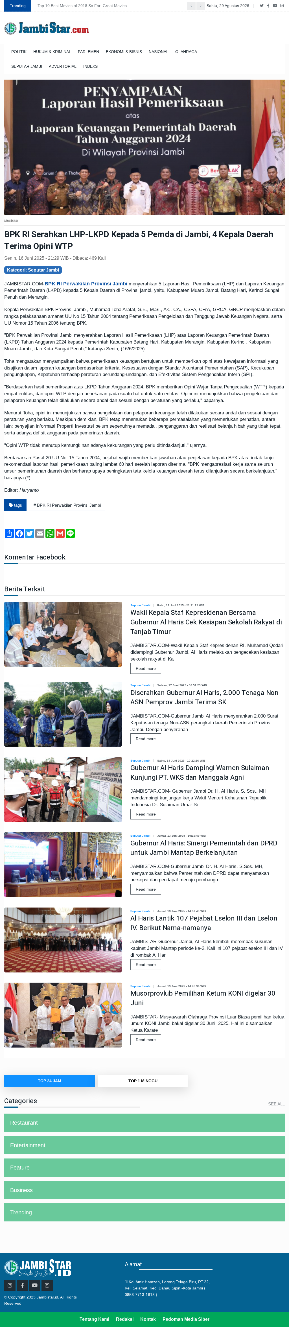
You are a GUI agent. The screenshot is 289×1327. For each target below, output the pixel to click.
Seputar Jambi (140, 605)
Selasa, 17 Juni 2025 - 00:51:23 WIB (182, 685)
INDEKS (90, 66)
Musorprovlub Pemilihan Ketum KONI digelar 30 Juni (202, 998)
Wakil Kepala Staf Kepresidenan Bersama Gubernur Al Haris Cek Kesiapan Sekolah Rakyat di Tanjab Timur (206, 622)
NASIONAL (158, 51)
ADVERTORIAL (62, 66)
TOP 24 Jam (49, 1081)
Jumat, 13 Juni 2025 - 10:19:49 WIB (181, 835)
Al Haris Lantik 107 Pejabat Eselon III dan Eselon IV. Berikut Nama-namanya (203, 923)
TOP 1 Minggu (142, 1081)
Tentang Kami (94, 1319)
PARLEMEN (88, 51)
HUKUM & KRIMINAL (52, 51)
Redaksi (124, 1319)
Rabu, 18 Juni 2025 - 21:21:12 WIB (180, 605)
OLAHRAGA (186, 51)
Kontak (148, 1319)
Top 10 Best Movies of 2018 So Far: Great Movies (82, 5)
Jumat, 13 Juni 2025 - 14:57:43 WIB (181, 911)
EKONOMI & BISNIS (124, 51)
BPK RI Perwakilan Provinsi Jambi (87, 284)
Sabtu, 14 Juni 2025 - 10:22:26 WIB (181, 760)
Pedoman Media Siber (186, 1319)
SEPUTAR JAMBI (26, 66)
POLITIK (19, 51)
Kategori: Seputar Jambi (33, 270)
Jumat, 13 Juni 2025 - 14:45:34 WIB (181, 986)
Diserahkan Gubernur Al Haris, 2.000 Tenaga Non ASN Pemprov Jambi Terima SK (204, 697)
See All (276, 1103)
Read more (146, 668)
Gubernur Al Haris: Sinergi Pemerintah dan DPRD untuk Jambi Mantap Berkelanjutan (203, 848)
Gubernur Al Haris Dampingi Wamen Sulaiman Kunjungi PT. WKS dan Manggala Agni (199, 772)
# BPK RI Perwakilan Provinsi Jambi (67, 505)
